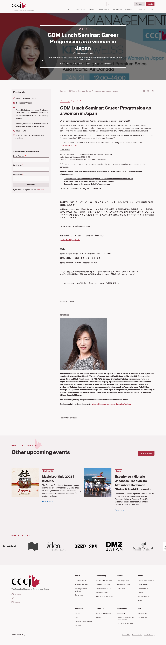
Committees (79, 595)
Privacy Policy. (40, 190)
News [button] (91, 9)
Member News (143, 589)
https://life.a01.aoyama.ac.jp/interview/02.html (111, 404)
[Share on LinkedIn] (143, 91)
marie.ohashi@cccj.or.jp (69, 145)
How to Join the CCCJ (103, 589)
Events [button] (120, 576)
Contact (151, 9)
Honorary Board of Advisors (81, 590)
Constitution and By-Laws (83, 621)
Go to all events (146, 453)
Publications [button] (140, 9)
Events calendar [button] (104, 9)
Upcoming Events (123, 581)
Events (62, 91)
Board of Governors (81, 585)
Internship (78, 625)
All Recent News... (144, 597)
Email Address (19, 156)
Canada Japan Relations (146, 581)
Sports (140, 600)
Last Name (17, 175)
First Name (17, 165)
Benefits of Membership (104, 581)
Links (76, 617)
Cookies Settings (149, 635)
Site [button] (139, 608)
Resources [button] (117, 9)
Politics (140, 593)
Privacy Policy (142, 613)
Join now (139, 4)
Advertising (121, 613)
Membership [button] (81, 9)
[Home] (23, 5)
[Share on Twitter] (148, 91)
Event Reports (143, 585)
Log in (150, 4)
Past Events (121, 589)
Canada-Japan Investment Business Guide (125, 619)
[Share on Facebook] (152, 91)
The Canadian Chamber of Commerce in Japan (23, 10)
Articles (77, 613)
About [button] (70, 9)
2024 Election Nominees (104, 597)
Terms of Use (142, 617)
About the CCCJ (80, 581)
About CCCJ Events (123, 585)
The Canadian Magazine (125, 624)
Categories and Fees (103, 585)
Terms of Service (137, 635)
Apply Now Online (102, 593)
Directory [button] (128, 9)
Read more (46, 501)
